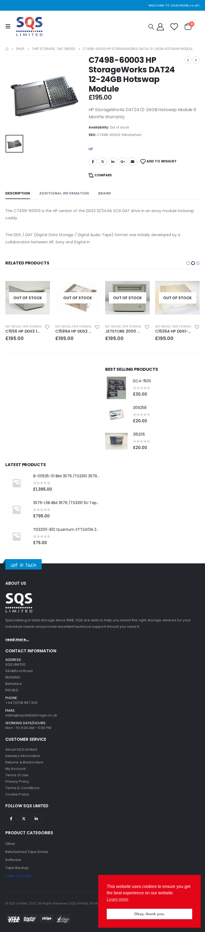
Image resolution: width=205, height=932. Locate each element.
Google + (123, 161)
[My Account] (160, 26)
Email (132, 161)
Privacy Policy (17, 781)
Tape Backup (17, 867)
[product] (116, 388)
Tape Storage (31, 327)
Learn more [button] (117, 899)
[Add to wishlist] (47, 326)
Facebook (93, 161)
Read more (41, 284)
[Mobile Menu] (9, 26)
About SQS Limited (21, 749)
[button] (188, 263)
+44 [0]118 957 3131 (21, 702)
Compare (103, 175)
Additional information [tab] (64, 193)
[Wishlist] (173, 26)
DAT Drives (13, 327)
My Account (15, 768)
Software (13, 859)
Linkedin (36, 818)
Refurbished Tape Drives (26, 851)
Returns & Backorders (24, 762)
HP (91, 149)
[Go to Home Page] (7, 49)
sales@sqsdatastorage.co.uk (31, 715)
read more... (17, 639)
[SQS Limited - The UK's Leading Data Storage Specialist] (29, 26)
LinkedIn (112, 161)
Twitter (102, 161)
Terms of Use (16, 775)
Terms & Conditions (22, 787)
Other (10, 843)
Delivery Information (22, 755)
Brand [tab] (104, 193)
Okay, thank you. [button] (149, 914)
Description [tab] (17, 193)
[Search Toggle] (151, 27)
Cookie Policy (17, 794)
